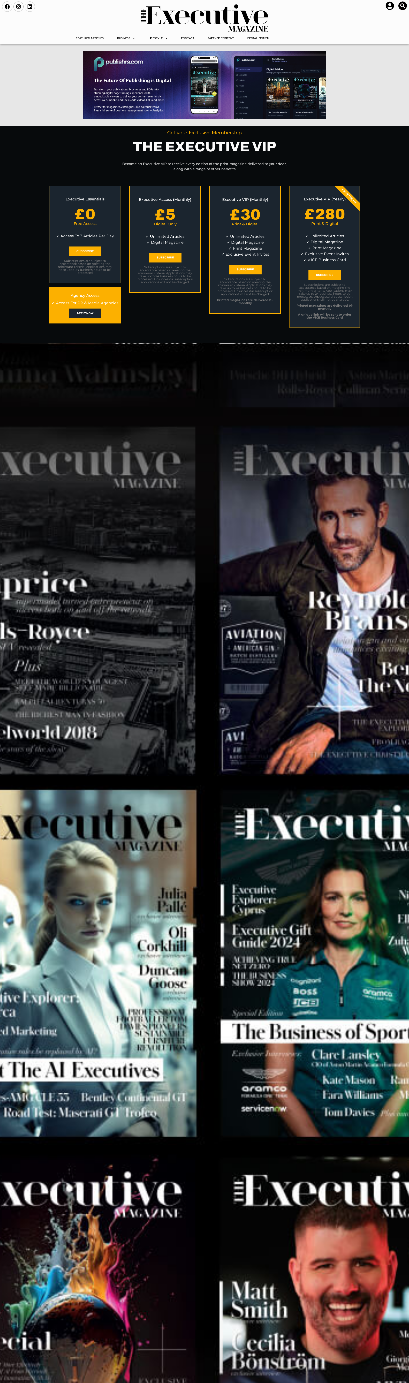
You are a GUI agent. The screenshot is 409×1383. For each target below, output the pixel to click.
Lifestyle (156, 38)
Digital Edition (258, 38)
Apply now (85, 313)
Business (123, 38)
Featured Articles (90, 38)
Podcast (187, 38)
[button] (402, 5)
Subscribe (85, 251)
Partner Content (221, 38)
